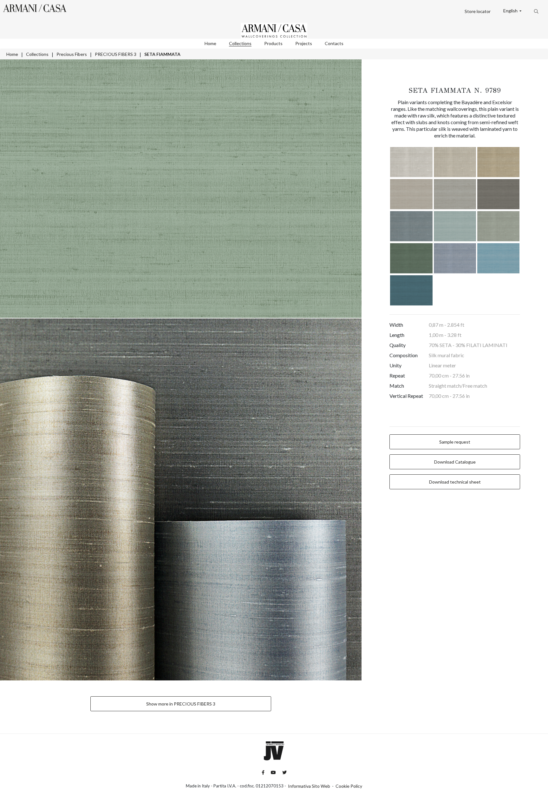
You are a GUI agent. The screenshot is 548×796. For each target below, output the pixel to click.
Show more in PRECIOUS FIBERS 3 (180, 703)
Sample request (454, 442)
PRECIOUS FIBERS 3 (115, 54)
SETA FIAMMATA (162, 54)
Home (210, 43)
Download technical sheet (455, 482)
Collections (240, 43)
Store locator (478, 11)
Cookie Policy (349, 786)
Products (273, 43)
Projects (303, 43)
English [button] (511, 11)
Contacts (334, 43)
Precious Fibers (71, 54)
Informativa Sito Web (309, 786)
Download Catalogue (455, 462)
